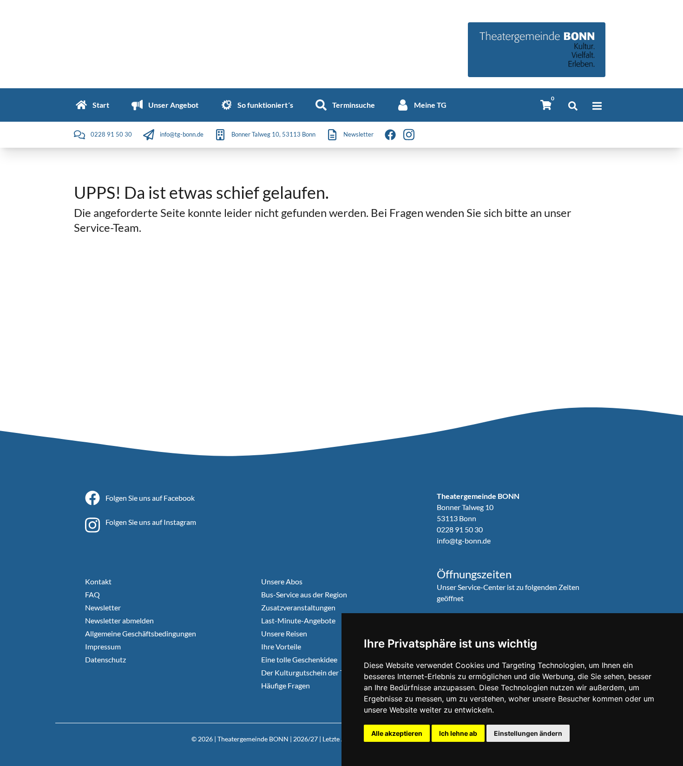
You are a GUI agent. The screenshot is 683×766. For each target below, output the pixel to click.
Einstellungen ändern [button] (528, 733)
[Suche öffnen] (573, 106)
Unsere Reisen (284, 633)
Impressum (103, 646)
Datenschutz (105, 659)
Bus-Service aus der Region (304, 594)
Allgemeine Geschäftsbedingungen (140, 633)
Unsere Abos (281, 581)
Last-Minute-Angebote (298, 620)
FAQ (92, 594)
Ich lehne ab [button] (458, 733)
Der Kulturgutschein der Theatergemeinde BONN (340, 672)
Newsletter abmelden (119, 620)
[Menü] (597, 106)
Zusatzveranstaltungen (298, 607)
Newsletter (103, 607)
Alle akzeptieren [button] (396, 733)
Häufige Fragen (285, 685)
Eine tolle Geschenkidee (299, 659)
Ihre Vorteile (281, 646)
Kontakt (98, 581)
